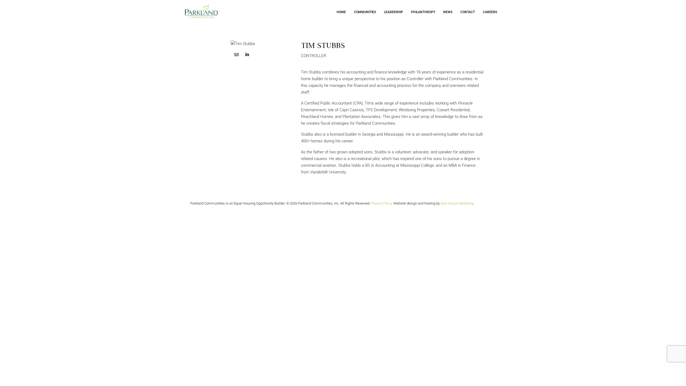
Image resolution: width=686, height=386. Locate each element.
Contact (467, 12)
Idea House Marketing (457, 203)
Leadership (393, 12)
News (447, 12)
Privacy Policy (381, 203)
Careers (490, 12)
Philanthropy (423, 12)
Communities (365, 12)
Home (341, 12)
